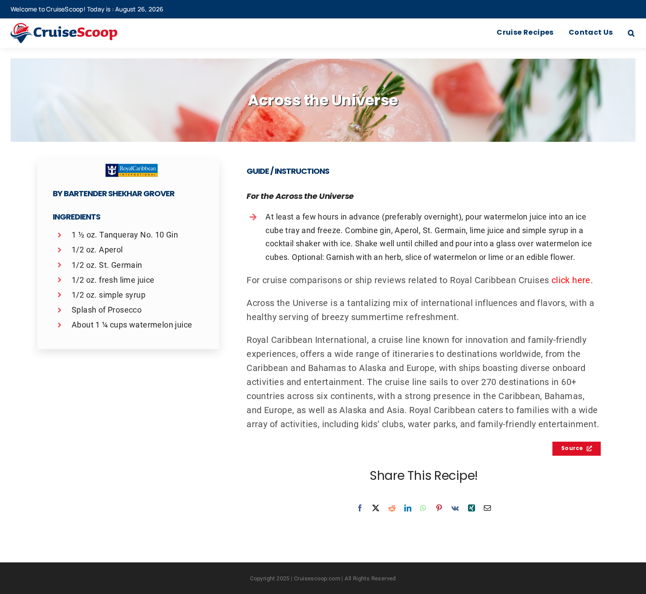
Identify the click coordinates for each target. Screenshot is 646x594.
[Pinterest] (439, 508)
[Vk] (455, 508)
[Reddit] (392, 508)
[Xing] (471, 508)
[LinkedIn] (408, 508)
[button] (631, 33)
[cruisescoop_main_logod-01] (77, 27)
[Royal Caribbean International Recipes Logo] (131, 168)
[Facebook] (360, 508)
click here (571, 279)
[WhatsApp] (423, 508)
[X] (376, 508)
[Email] (487, 508)
